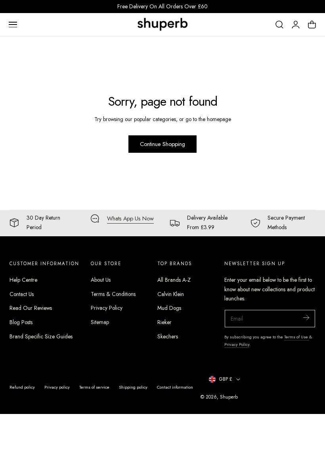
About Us (101, 280)
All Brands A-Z (174, 280)
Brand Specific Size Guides (41, 336)
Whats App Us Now (130, 218)
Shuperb (229, 396)
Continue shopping (162, 144)
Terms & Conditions (113, 294)
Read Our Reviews (31, 308)
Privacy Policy (106, 308)
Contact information (175, 387)
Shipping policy (133, 387)
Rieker (164, 322)
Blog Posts (21, 322)
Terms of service (94, 387)
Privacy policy (57, 387)
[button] (13, 24)
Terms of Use (296, 337)
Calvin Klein (170, 294)
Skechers (167, 336)
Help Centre (23, 280)
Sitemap (100, 322)
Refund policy (22, 387)
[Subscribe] (305, 318)
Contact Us (22, 294)
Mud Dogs (169, 308)
